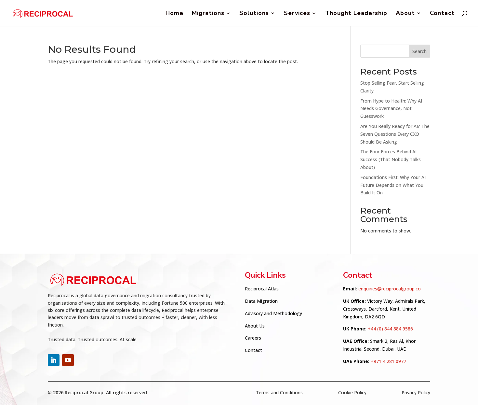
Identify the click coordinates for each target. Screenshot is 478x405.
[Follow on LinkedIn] (54, 360)
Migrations (208, 14)
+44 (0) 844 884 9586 (390, 329)
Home (174, 14)
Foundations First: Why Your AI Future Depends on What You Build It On (393, 185)
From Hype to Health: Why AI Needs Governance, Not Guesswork (391, 108)
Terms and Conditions (279, 392)
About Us (255, 326)
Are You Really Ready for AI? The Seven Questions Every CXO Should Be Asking (395, 134)
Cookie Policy (352, 392)
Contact (442, 14)
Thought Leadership (356, 14)
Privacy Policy (416, 392)
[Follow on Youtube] (68, 360)
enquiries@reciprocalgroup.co (389, 289)
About (405, 14)
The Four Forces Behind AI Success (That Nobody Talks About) (390, 159)
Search (419, 51)
